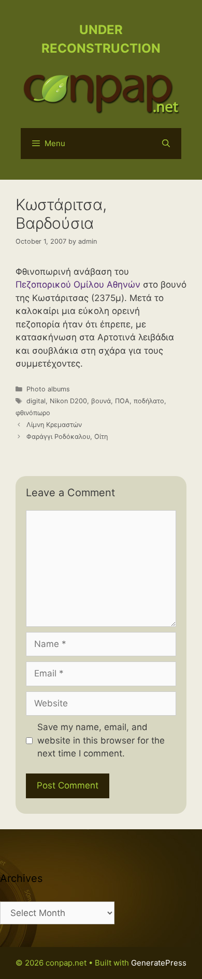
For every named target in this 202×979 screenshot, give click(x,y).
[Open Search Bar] (166, 143)
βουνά (101, 401)
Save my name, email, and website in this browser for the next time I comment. (101, 740)
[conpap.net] (101, 92)
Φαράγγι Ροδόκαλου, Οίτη (67, 436)
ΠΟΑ (122, 401)
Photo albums (48, 389)
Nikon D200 (68, 401)
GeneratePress (158, 963)
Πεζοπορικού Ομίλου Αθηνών (78, 284)
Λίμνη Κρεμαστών (54, 425)
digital (36, 401)
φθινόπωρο (33, 413)
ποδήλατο (149, 401)
